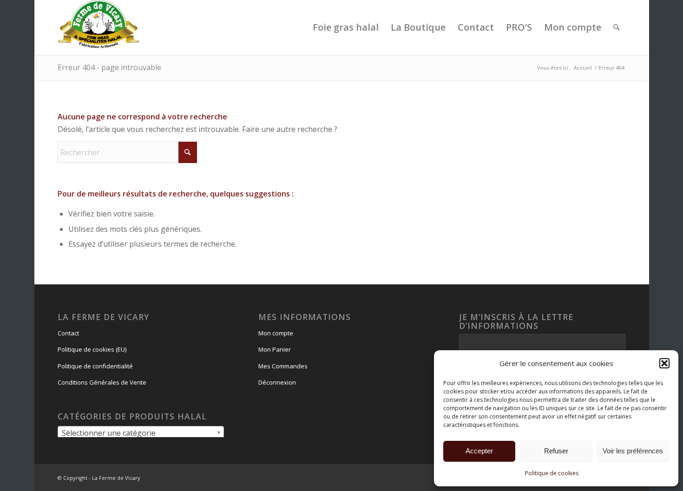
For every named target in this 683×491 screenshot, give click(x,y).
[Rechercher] (616, 27)
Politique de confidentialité (95, 366)
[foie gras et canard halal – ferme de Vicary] (99, 27)
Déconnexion (277, 382)
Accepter (479, 451)
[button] (664, 363)
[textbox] (141, 432)
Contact (68, 333)
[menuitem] (346, 27)
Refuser (556, 451)
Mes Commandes (283, 366)
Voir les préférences (633, 451)
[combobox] (141, 432)
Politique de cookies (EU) (92, 349)
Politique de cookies (551, 473)
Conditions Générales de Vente (102, 382)
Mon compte (275, 333)
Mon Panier (274, 349)
